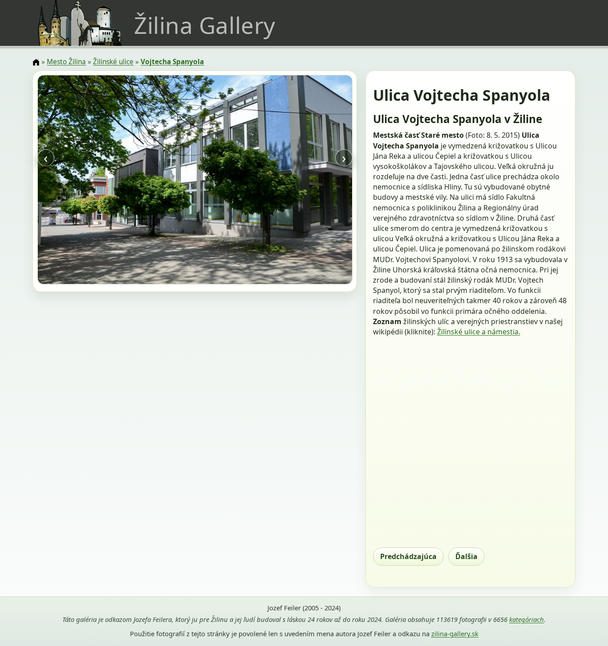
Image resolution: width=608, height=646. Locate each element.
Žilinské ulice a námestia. (478, 332)
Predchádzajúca (408, 556)
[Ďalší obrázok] (305, 181)
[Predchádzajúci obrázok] (84, 181)
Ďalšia (466, 556)
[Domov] (36, 62)
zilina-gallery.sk (454, 633)
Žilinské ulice (113, 61)
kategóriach (526, 619)
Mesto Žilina (66, 61)
